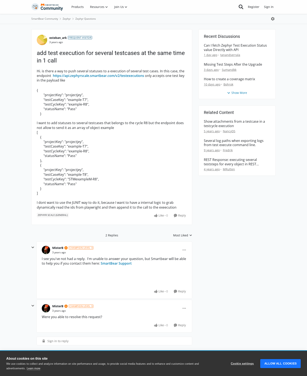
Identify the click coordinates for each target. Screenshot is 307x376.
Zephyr (67, 18)
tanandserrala (230, 55)
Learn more (33, 368)
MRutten (229, 169)
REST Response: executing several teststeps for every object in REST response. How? (230, 162)
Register (253, 7)
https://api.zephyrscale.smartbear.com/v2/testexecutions (98, 75)
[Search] (241, 6)
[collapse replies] (32, 247)
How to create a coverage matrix (229, 79)
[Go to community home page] (47, 7)
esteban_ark (58, 38)
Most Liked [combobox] (182, 235)
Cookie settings (242, 363)
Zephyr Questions (85, 18)
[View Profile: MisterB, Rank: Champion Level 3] (46, 250)
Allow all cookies (280, 363)
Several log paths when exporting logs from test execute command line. (234, 143)
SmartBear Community (44, 18)
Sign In (269, 7)
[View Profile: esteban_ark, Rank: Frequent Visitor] (42, 40)
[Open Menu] (273, 19)
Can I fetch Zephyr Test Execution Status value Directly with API (235, 47)
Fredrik (228, 150)
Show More (239, 93)
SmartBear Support (116, 263)
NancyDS (229, 131)
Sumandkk (229, 70)
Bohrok (228, 84)
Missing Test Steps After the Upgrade (233, 64)
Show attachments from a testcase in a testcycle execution (234, 123)
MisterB (57, 248)
